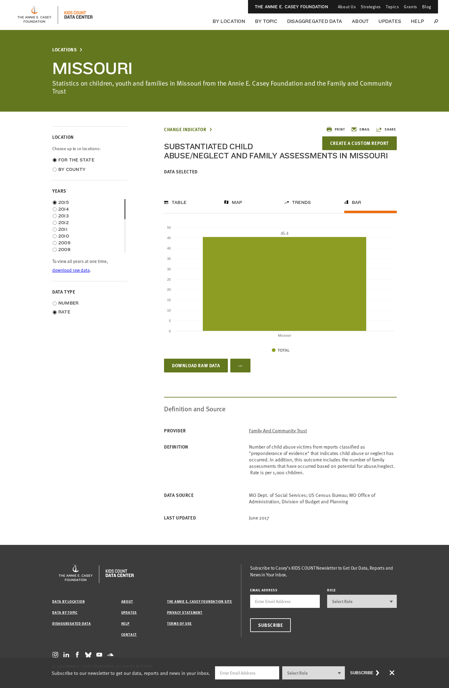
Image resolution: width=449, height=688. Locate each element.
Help (417, 21)
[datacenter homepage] (78, 15)
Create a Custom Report (359, 143)
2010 (63, 236)
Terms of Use (179, 623)
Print (340, 129)
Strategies (371, 6)
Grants (410, 6)
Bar (356, 202)
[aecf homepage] (34, 15)
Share (390, 129)
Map (237, 202)
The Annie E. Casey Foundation (291, 6)
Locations (64, 49)
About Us (347, 6)
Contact (129, 634)
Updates (389, 21)
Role (331, 590)
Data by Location (68, 601)
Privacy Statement (185, 612)
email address (264, 590)
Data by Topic (65, 612)
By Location (229, 21)
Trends (301, 202)
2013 (63, 216)
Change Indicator (185, 129)
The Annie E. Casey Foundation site (199, 601)
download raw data (71, 270)
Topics (392, 6)
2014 (63, 209)
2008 (64, 249)
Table (179, 202)
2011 (63, 229)
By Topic (266, 21)
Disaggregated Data (314, 21)
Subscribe (270, 625)
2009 (64, 243)
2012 (63, 222)
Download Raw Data (196, 365)
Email (365, 129)
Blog (426, 6)
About (360, 21)
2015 (63, 202)
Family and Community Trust (278, 430)
